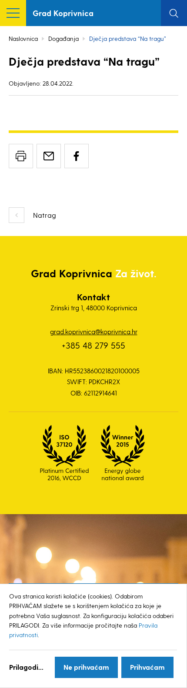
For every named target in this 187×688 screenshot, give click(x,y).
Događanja (63, 38)
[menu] (13, 13)
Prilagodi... (26, 667)
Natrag (44, 215)
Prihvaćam (147, 667)
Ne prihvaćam (86, 667)
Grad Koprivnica (63, 12)
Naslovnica (23, 38)
